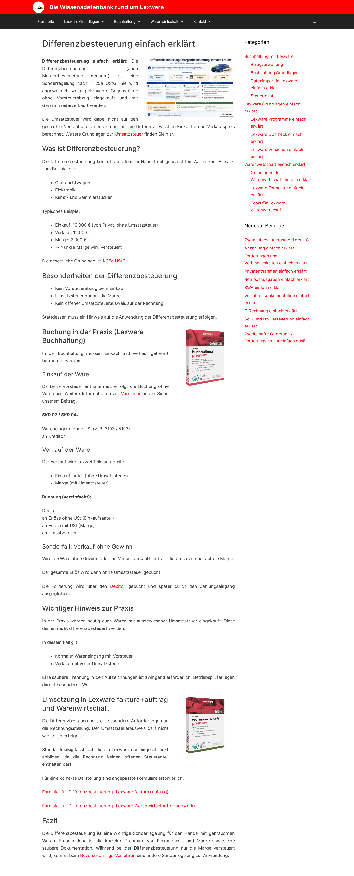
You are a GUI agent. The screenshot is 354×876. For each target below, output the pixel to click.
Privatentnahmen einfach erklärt (275, 271)
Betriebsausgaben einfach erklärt (276, 279)
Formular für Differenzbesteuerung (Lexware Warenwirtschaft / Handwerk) (118, 805)
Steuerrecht (262, 95)
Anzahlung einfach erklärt (269, 248)
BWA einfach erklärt (263, 287)
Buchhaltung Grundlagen (275, 72)
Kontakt (199, 21)
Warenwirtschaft (164, 21)
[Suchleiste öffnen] (314, 21)
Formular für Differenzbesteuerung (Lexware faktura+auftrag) (105, 791)
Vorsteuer (131, 393)
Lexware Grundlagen (81, 21)
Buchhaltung (125, 21)
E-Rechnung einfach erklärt (270, 310)
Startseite (45, 21)
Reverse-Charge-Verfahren (108, 855)
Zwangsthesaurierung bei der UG (276, 239)
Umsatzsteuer (129, 134)
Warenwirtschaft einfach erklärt (274, 164)
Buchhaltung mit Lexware (269, 56)
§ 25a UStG (113, 260)
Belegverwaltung (267, 64)
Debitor (117, 586)
